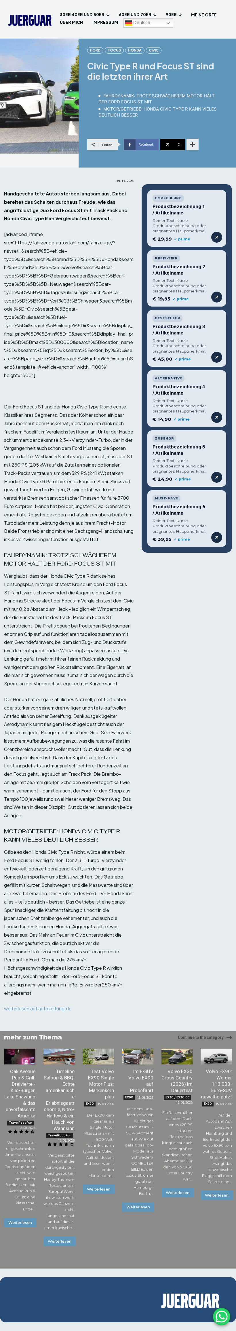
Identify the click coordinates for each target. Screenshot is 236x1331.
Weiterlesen (20, 1222)
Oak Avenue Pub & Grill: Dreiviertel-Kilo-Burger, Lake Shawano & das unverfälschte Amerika (19, 1093)
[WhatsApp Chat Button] (221, 1316)
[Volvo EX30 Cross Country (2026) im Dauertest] (177, 1056)
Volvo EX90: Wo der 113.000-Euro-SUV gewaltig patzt (216, 1084)
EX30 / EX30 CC (177, 1097)
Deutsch (141, 22)
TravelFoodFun (20, 1123)
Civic (154, 50)
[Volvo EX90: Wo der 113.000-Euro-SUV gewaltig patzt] (216, 1056)
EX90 (90, 1104)
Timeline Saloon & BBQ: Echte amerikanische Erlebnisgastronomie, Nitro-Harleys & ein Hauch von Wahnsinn (59, 1099)
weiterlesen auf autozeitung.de (38, 1008)
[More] (192, 144)
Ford (95, 50)
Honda (135, 50)
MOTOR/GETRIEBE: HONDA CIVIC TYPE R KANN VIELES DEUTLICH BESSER (157, 112)
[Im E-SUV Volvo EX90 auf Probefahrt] (137, 1056)
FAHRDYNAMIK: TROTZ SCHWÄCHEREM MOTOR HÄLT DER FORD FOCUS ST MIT (156, 98)
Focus (114, 50)
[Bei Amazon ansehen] (216, 237)
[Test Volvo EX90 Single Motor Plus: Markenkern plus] (98, 1056)
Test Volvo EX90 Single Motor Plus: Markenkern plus (101, 1084)
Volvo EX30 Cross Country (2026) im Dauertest (177, 1080)
